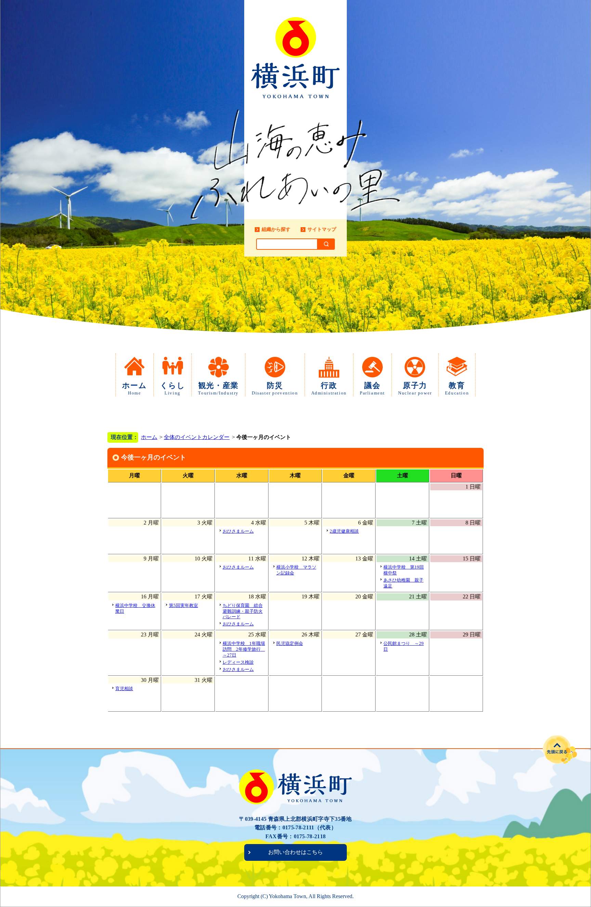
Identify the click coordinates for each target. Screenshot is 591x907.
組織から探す (276, 229)
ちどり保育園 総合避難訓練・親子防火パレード (243, 611)
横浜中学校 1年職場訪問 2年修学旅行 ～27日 (244, 649)
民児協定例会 (289, 643)
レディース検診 (238, 662)
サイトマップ (321, 229)
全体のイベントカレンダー (196, 437)
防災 (275, 388)
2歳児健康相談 (344, 531)
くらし (172, 388)
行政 (329, 388)
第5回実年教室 (183, 605)
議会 (372, 388)
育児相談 (124, 688)
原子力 (415, 388)
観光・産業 (218, 388)
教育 (457, 388)
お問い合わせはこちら (295, 852)
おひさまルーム (238, 531)
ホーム (134, 388)
